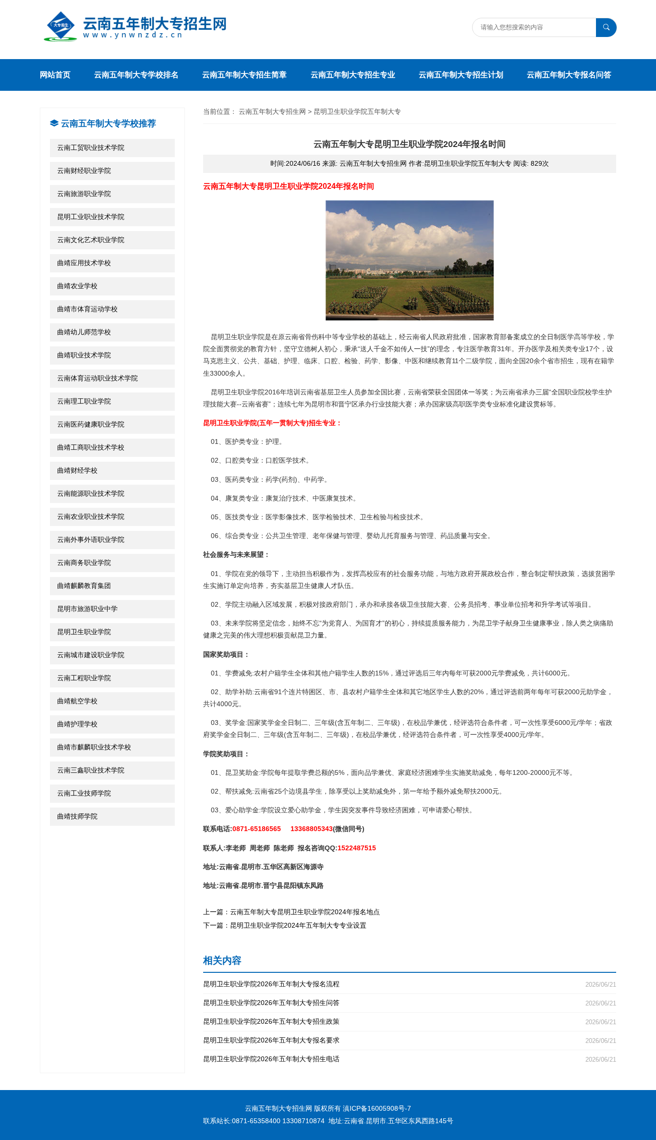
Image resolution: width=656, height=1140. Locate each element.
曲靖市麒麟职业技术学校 (94, 747)
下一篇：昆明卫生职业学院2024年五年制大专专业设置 (284, 925)
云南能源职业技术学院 (90, 493)
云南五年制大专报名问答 (569, 75)
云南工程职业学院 (84, 678)
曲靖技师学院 (77, 816)
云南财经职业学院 (84, 170)
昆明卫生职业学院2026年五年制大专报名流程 (409, 984)
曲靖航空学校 (77, 701)
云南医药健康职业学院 (90, 424)
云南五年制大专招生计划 (461, 75)
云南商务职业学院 (84, 562)
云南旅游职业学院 (84, 193)
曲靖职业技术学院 (84, 355)
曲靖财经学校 (77, 470)
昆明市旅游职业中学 (87, 609)
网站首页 (55, 75)
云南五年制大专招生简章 (244, 75)
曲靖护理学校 (77, 724)
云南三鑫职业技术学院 (90, 770)
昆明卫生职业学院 (84, 632)
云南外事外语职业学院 (90, 539)
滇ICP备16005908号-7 (377, 1108)
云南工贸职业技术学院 (90, 147)
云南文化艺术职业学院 (90, 240)
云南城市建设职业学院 (90, 655)
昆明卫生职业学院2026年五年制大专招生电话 (409, 1059)
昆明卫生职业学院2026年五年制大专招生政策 (409, 1021)
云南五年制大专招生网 (272, 111)
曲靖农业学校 (77, 286)
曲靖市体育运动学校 (87, 309)
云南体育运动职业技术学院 (97, 378)
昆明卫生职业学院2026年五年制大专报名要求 (409, 1040)
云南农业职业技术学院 (90, 516)
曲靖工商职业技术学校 (90, 447)
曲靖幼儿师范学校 (84, 332)
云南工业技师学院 (84, 793)
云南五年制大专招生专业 (353, 75)
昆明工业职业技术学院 (90, 217)
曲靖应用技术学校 (84, 263)
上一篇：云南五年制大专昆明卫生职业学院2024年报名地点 (291, 912)
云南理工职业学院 (84, 401)
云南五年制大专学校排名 (136, 75)
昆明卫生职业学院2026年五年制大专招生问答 (409, 1003)
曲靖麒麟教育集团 (84, 585)
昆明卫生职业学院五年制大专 (357, 111)
